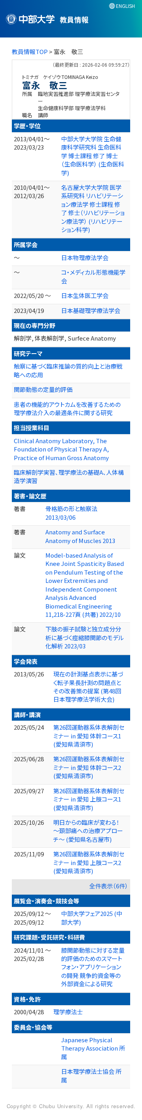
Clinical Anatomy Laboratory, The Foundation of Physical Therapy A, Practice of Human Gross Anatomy (62, 449)
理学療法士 (68, 1012)
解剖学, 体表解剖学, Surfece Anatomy (65, 338)
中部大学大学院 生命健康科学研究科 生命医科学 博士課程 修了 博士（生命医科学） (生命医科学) (92, 156)
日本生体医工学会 (84, 295)
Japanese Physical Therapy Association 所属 (93, 1048)
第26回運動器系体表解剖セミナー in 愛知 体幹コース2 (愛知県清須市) (88, 767)
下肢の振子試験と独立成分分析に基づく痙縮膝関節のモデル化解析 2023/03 (84, 637)
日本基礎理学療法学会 (90, 310)
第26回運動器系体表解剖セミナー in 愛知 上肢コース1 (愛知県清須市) (88, 799)
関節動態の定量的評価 (43, 389)
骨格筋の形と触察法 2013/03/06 (71, 512)
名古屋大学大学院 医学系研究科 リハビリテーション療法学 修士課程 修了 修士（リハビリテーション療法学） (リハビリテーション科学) (93, 208)
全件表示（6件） (108, 886)
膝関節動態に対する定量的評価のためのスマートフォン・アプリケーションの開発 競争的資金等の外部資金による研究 (93, 967)
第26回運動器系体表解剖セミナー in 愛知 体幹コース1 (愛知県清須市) (88, 735)
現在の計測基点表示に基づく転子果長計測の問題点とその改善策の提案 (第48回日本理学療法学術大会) (88, 686)
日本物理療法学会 (84, 257)
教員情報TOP (30, 51)
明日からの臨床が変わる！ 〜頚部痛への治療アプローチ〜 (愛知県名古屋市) (88, 830)
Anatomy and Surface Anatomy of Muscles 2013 (80, 536)
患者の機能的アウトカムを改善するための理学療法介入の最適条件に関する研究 (67, 408)
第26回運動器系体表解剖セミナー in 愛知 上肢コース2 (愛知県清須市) (88, 862)
